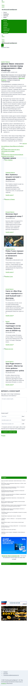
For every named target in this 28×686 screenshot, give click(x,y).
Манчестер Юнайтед (18, 146)
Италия (5, 27)
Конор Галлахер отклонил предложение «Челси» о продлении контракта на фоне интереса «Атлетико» (12, 487)
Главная (5, 671)
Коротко (7, 321)
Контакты (5, 673)
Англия (5, 22)
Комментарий (4, 413)
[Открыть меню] (2, 45)
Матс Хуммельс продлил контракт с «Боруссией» (13, 177)
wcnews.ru (3, 683)
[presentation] (14, 164)
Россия (5, 20)
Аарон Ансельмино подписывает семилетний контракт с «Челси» (13, 480)
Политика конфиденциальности (11, 675)
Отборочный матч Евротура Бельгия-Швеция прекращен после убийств (12, 154)
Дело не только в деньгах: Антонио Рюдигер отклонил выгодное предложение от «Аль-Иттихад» (13, 502)
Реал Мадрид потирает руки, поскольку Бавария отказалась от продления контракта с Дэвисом (13, 509)
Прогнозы (5, 15)
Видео (5, 17)
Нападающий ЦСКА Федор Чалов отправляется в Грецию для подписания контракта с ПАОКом (12, 491)
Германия (5, 23)
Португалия (6, 30)
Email (23, 420)
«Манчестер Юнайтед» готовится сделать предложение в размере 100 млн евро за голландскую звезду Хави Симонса (13, 506)
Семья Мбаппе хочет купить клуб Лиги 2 (8, 529)
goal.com (25, 143)
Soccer (5, 12)
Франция (5, 32)
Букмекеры (6, 14)
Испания (5, 25)
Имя (23, 416)
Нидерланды (6, 28)
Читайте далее (10, 195)
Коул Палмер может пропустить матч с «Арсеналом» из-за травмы (10, 150)
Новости (7, 61)
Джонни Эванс (9, 146)
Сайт (23, 423)
